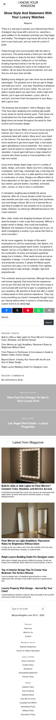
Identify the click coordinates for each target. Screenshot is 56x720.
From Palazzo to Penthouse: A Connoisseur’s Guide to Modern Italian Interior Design (27, 353)
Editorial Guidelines (28, 646)
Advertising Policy (28, 706)
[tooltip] (6, 310)
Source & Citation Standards (28, 650)
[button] (43, 609)
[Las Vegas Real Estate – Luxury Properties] (28, 423)
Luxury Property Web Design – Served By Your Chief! (26, 590)
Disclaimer (28, 668)
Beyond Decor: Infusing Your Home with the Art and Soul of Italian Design (25, 361)
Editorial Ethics (28, 694)
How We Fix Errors (28, 698)
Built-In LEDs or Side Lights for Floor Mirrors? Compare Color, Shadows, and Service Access (27, 338)
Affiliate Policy (28, 710)
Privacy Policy (28, 676)
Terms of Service (28, 661)
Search (4, 317)
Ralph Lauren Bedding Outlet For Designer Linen (24, 366)
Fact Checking (28, 690)
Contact (28, 636)
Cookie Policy (28, 664)
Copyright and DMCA (28, 702)
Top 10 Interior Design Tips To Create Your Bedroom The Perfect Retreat (24, 571)
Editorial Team (28, 687)
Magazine (28, 23)
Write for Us (28, 632)
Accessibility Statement (28, 672)
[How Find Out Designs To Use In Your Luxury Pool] (28, 397)
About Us (28, 628)
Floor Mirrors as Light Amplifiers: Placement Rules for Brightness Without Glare (26, 346)
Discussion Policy (28, 714)
